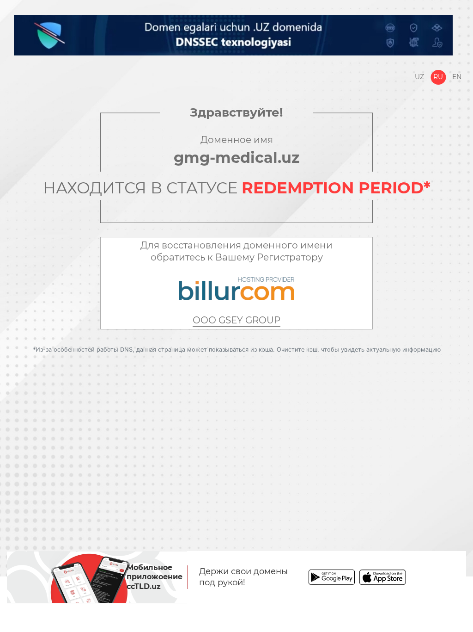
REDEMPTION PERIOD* (336, 188)
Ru (438, 77)
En (456, 77)
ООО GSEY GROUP (236, 320)
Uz (419, 77)
